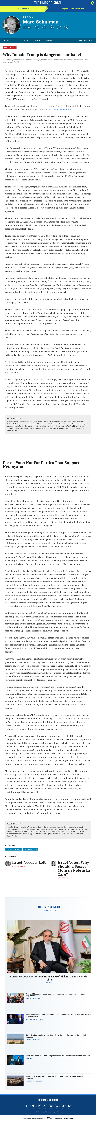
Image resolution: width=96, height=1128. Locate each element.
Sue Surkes (38, 1081)
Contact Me (49, 40)
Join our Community (23, 9)
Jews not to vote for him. (60, 109)
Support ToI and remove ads (73, 9)
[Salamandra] (69, 1118)
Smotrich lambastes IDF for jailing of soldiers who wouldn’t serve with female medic (58, 1056)
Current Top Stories (49, 911)
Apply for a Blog (86, 40)
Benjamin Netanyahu (13, 849)
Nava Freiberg (30, 1019)
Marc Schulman (41, 22)
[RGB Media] (50, 1118)
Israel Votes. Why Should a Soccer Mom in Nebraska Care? (74, 868)
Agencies (28, 998)
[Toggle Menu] (3, 3)
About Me (37, 40)
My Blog (26, 40)
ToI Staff (49, 983)
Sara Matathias (63, 878)
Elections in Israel (31, 849)
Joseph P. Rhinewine (18, 866)
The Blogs (28, 17)
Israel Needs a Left (29, 862)
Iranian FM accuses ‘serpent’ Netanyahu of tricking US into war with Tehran (49, 978)
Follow (27, 28)
